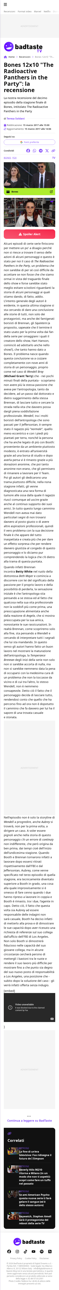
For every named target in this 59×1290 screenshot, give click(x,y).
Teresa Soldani (16, 118)
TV (53, 158)
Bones (7, 157)
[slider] (23, 224)
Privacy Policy (16, 1258)
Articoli (24, 1148)
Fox (14, 157)
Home (11, 56)
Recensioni (25, 56)
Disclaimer (44, 1258)
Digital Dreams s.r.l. (42, 1263)
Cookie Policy (31, 1258)
